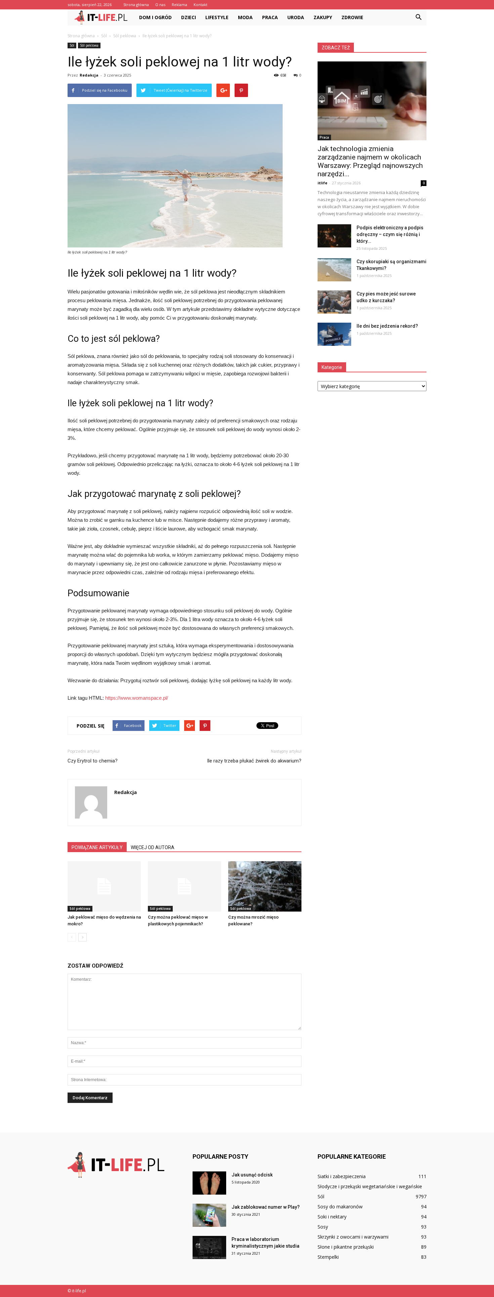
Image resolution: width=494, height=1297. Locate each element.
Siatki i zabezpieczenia (342, 1176)
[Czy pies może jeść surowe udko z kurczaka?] (334, 302)
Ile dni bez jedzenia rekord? (387, 326)
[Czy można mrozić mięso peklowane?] (264, 886)
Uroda (295, 17)
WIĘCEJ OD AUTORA (152, 847)
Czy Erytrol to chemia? (93, 761)
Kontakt (200, 4)
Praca (270, 17)
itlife (322, 182)
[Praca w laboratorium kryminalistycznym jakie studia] (209, 1247)
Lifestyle (217, 17)
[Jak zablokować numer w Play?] (209, 1215)
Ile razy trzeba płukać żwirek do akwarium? (254, 761)
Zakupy (323, 17)
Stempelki (328, 1257)
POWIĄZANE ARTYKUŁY (97, 847)
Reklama (179, 4)
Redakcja (89, 75)
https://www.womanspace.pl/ (136, 698)
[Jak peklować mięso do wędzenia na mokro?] (104, 886)
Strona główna (136, 4)
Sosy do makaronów (340, 1206)
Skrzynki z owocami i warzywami (353, 1237)
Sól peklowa (89, 45)
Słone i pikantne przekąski (346, 1247)
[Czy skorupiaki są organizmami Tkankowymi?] (334, 269)
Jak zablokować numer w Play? (266, 1207)
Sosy (323, 1226)
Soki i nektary (332, 1216)
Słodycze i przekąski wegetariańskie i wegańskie (370, 1186)
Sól (72, 45)
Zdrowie (352, 17)
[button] (418, 17)
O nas (160, 4)
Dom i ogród (155, 17)
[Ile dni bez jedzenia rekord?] (334, 334)
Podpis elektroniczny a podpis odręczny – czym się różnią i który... (390, 234)
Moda (245, 17)
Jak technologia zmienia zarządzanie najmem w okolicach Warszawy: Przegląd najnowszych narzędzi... (370, 161)
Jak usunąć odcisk (252, 1174)
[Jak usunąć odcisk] (209, 1183)
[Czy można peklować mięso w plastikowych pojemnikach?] (184, 886)
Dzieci (188, 17)
